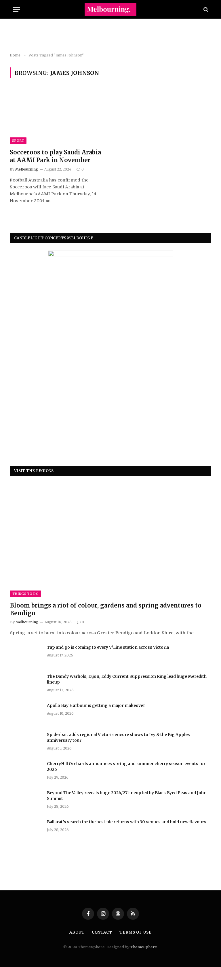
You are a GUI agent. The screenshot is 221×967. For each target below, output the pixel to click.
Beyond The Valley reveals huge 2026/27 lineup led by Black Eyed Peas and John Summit (127, 795)
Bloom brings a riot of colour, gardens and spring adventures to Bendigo (105, 609)
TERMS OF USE (135, 932)
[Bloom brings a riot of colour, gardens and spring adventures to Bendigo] (110, 540)
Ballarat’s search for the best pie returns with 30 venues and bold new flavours (126, 821)
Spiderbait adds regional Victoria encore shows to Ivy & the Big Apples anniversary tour (118, 737)
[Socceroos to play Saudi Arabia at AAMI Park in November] (57, 117)
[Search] (205, 9)
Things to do (25, 594)
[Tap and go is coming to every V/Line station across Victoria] (26, 655)
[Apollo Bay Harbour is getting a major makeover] (26, 713)
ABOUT (77, 932)
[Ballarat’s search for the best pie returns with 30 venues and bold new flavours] (26, 829)
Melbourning (26, 169)
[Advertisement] (110, 36)
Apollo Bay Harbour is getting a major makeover (96, 705)
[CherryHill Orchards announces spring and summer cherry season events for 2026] (26, 771)
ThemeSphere (143, 947)
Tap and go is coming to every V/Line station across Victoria (108, 647)
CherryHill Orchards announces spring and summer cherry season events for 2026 (126, 766)
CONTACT (102, 932)
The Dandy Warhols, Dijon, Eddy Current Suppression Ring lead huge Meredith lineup (127, 679)
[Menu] (16, 9)
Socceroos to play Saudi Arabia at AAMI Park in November (55, 156)
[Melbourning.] (110, 9)
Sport (18, 141)
